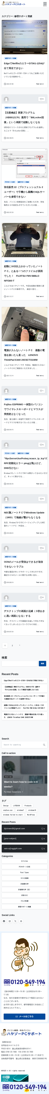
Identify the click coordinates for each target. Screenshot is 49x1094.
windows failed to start (13, 815)
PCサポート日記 (24, 867)
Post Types (24, 872)
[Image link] (24, 1088)
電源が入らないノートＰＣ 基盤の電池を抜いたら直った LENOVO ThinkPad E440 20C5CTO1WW (24, 355)
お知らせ (24, 895)
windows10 (32, 810)
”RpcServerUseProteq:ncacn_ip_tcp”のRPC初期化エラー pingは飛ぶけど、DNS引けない (26, 463)
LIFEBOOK (16, 805)
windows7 (20, 810)
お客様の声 (24, 884)
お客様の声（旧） (24, 889)
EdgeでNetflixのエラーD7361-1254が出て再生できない (24, 680)
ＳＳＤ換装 (24, 878)
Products (28, 805)
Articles (24, 861)
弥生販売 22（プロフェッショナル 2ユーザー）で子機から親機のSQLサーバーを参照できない (24, 192)
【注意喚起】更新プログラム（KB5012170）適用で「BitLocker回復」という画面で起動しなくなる (24, 117)
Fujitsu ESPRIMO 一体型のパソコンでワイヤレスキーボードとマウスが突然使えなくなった (23, 409)
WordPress (31, 815)
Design (6, 805)
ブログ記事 (24, 901)
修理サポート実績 (24, 907)
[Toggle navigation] (45, 3)
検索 (4, 657)
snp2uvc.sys (7, 810)
